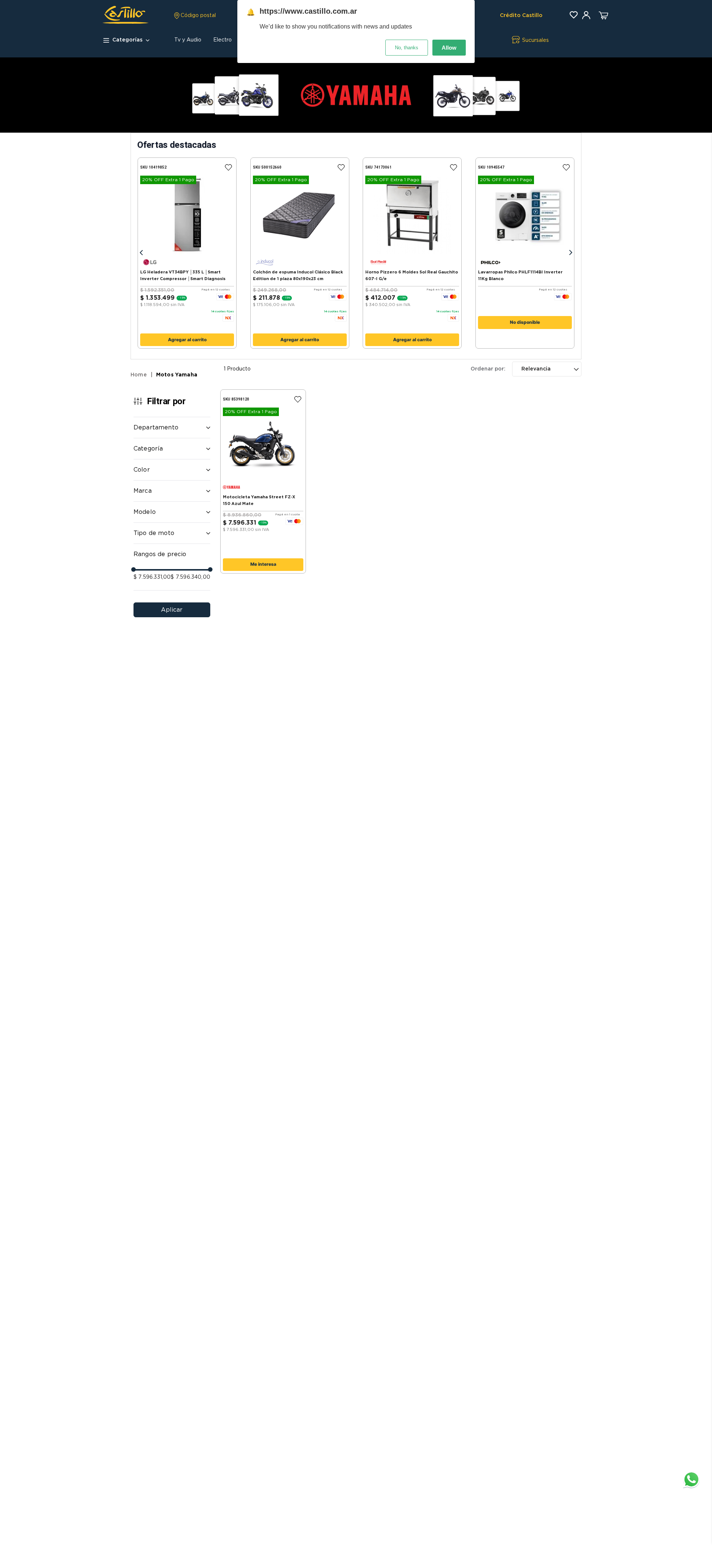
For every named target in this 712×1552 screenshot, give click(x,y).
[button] (194, 15)
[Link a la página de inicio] (141, 375)
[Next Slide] (570, 253)
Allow (449, 47)
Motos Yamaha (176, 375)
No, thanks (406, 47)
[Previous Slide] (141, 253)
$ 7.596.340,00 (190, 577)
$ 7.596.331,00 (152, 577)
